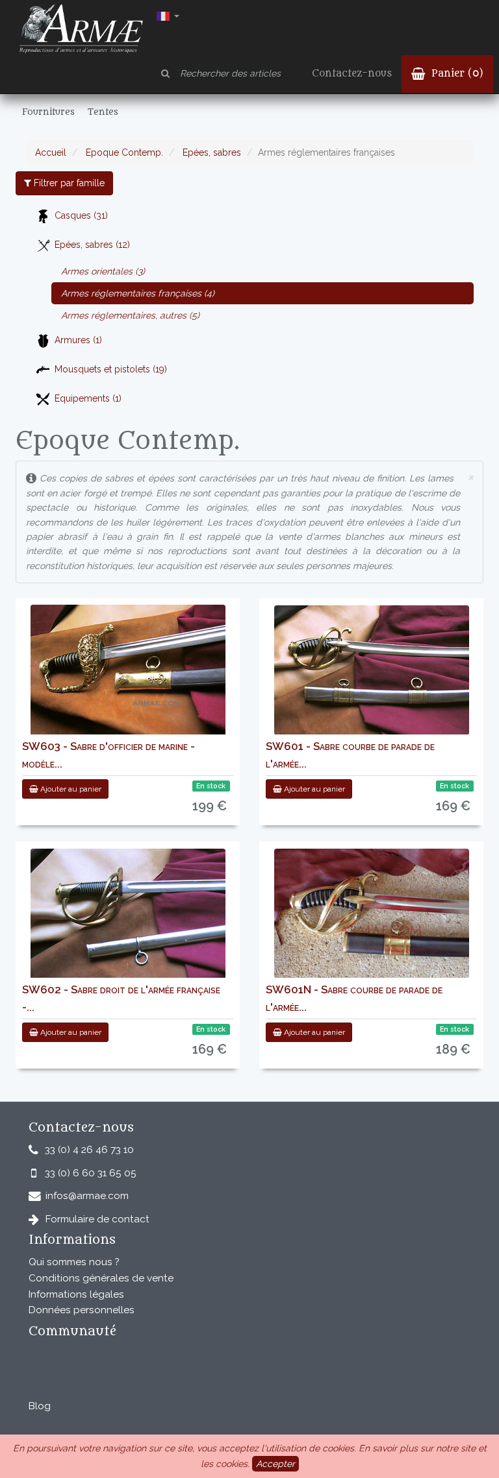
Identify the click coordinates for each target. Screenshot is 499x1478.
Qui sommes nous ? (74, 1262)
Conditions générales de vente (101, 1278)
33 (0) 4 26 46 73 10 (89, 1150)
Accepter (275, 1464)
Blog (40, 1406)
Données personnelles (81, 1310)
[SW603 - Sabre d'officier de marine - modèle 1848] (128, 671)
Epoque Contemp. (123, 152)
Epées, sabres (210, 152)
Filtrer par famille (68, 183)
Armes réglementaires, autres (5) (130, 315)
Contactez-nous (352, 73)
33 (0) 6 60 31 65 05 (90, 1173)
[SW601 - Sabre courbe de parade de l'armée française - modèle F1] (371, 670)
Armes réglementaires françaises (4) (137, 293)
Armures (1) (78, 340)
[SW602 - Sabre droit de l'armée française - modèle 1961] (128, 914)
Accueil (50, 152)
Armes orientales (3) (103, 271)
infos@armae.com (87, 1196)
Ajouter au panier (69, 789)
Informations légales (76, 1294)
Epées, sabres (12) (92, 244)
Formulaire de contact (97, 1219)
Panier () (455, 73)
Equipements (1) (88, 398)
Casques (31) (81, 215)
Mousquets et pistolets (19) (111, 369)
